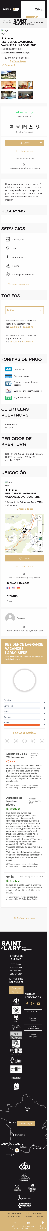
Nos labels (28, 1216)
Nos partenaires (13, 1216)
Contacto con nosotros (16, 990)
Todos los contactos (25, 158)
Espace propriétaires (33, 1027)
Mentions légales (14, 1214)
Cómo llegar (26, 1123)
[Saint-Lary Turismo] (39, 9)
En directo (42, 1227)
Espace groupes (33, 1036)
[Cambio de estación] (17, 9)
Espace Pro (32, 1011)
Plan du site (37, 1214)
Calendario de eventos (28, 1227)
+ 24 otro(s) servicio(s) (24, 132)
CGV (27, 1214)
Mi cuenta (15, 1227)
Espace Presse (32, 1019)
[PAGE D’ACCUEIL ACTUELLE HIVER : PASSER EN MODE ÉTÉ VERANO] (16, 9)
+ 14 (25, 95)
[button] (8, 75)
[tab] (21, 310)
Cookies (39, 1216)
